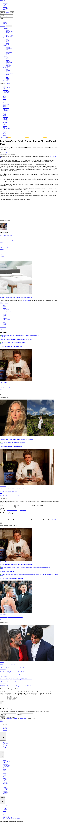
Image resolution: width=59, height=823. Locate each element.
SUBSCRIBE (6, 309)
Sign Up (2, 508)
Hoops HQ (5, 9)
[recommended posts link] (16, 560)
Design (7, 41)
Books (7, 40)
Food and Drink (9, 73)
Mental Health (9, 62)
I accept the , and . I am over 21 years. (19, 510)
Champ (4, 747)
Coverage (5, 745)
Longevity (8, 61)
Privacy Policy (23, 510)
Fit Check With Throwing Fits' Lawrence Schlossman (11, 391)
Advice (7, 57)
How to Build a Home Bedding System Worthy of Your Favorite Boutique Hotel (16, 297)
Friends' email (3, 700)
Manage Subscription (8, 817)
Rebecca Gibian (5, 152)
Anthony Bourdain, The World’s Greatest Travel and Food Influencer (14, 385)
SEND (2, 701)
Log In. (10, 311)
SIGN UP (2, 715)
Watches (8, 53)
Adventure (8, 33)
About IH (5, 805)
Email (15, 505)
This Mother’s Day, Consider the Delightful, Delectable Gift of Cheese (17, 686)
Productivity (8, 65)
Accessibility (6, 816)
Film (7, 39)
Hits (4, 742)
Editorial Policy (6, 807)
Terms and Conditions (12, 510)
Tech (7, 77)
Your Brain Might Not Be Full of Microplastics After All (11, 258)
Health (7, 60)
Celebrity (8, 47)
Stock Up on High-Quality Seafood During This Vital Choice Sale (16, 679)
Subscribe (8, 12)
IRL (4, 746)
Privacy (4, 813)
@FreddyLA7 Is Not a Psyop (7, 571)
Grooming (8, 54)
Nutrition (8, 64)
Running (8, 66)
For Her (7, 75)
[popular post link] (19, 335)
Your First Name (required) (20, 693)
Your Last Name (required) (20, 694)
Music (7, 43)
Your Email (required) (18, 691)
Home (7, 71)
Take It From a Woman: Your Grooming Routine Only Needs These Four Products (16, 339)
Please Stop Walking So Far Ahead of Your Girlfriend (13, 671)
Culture (4, 4)
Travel (7, 32)
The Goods (5, 8)
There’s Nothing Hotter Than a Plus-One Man (11, 617)
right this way (55, 519)
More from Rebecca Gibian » (6, 235)
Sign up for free (26, 300)
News (7, 49)
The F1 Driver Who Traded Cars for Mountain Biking (11, 346)
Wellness (5, 7)
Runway (8, 50)
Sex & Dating (9, 36)
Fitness (7, 58)
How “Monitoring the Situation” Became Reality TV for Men (12, 252)
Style (4, 5)
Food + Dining (9, 31)
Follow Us (3, 12)
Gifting (7, 79)
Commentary (9, 48)
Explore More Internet (5, 619)
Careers (4, 814)
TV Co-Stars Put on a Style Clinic (8, 665)
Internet (7, 44)
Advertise (5, 809)
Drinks (7, 30)
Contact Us (5, 808)
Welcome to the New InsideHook (6, 244)
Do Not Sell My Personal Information (11, 818)
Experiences (5, 3)
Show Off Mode (9, 35)
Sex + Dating (3, 614)
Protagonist (5, 748)
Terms (4, 811)
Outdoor (8, 74)
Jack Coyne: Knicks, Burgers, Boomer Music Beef (12, 578)
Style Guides (9, 52)
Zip (14, 506)
